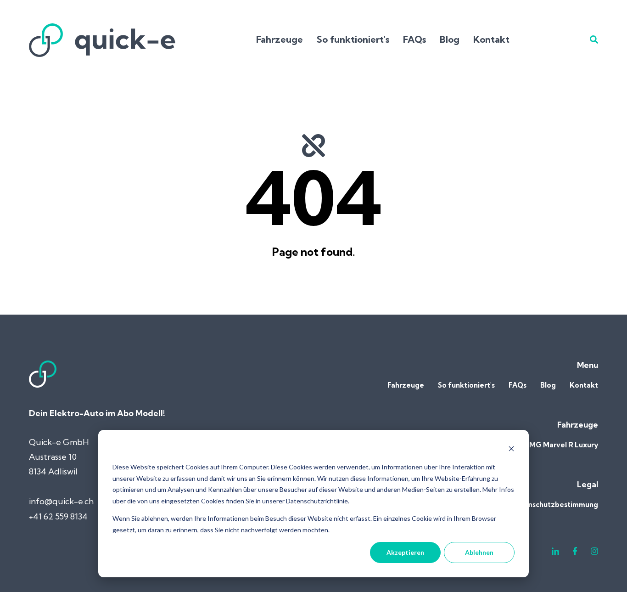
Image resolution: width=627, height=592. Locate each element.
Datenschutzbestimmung (554, 504)
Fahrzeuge (279, 39)
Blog (449, 39)
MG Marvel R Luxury (563, 444)
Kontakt (491, 39)
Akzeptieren (405, 552)
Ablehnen (479, 552)
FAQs (414, 39)
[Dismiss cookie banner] (511, 450)
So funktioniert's (353, 39)
